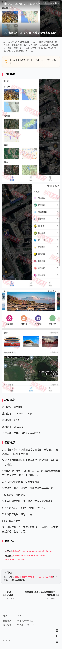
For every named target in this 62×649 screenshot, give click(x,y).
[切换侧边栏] (57, 641)
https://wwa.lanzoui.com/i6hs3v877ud (32, 550)
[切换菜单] (57, 636)
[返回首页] (57, 630)
